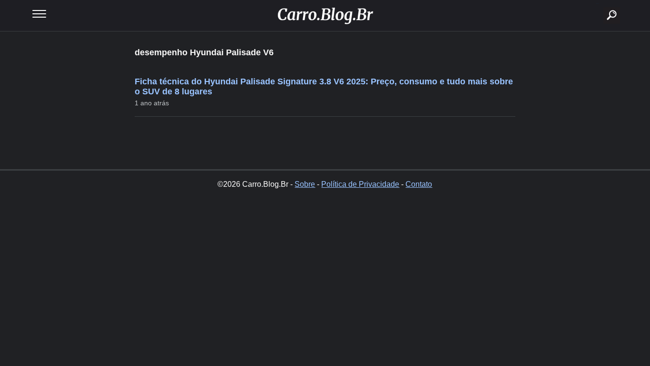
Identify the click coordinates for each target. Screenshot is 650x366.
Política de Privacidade (360, 184)
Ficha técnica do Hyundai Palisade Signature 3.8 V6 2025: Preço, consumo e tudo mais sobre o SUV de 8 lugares (324, 86)
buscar (597, 3)
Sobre (305, 184)
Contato (418, 184)
